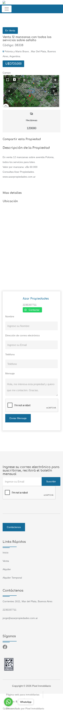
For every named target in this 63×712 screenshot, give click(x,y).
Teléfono (10, 354)
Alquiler (7, 569)
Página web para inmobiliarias (22, 694)
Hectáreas (31, 124)
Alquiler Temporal (12, 577)
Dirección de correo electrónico (22, 335)
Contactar (34, 309)
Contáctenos (14, 527)
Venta (6, 561)
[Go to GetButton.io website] (8, 708)
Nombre (9, 316)
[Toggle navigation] (7, 8)
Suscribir (51, 481)
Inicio (5, 552)
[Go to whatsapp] (8, 702)
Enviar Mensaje (18, 418)
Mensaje (10, 373)
